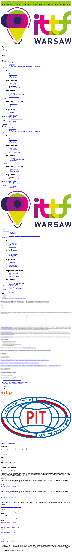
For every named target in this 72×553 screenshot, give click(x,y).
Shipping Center (12, 86)
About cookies (22, 470)
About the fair (12, 62)
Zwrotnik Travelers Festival (9, 116)
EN (4, 49)
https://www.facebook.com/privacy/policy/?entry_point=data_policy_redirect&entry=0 (20, 518)
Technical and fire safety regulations (17, 94)
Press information (13, 121)
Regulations (20, 383)
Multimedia (11, 65)
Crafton (13, 462)
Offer (9, 383)
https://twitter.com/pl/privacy (7, 537)
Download (11, 122)
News (4, 60)
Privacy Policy (66, 547)
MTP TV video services (14, 87)
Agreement (4, 470)
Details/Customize (13, 470)
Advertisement (14, 383)
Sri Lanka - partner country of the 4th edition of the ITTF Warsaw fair (24, 66)
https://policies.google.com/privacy (8, 486)
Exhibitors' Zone (7, 47)
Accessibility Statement (14, 97)
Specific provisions (13, 95)
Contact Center (12, 83)
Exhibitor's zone (12, 77)
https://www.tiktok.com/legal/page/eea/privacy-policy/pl (13, 541)
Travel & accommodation (27, 385)
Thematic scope (12, 64)
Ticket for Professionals (14, 106)
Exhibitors (5, 67)
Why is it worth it (13, 75)
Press (4, 120)
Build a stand (12, 76)
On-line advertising (13, 84)
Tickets (10, 105)
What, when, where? (13, 104)
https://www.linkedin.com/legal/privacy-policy (11, 507)
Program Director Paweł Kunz (15, 119)
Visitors (5, 98)
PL (7, 50)
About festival (12, 117)
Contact (5, 124)
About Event (6, 61)
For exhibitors (12, 93)
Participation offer (13, 73)
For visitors (11, 112)
